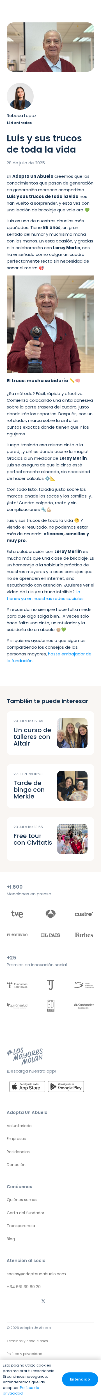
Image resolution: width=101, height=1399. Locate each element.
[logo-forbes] (84, 935)
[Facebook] (57, 1302)
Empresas (16, 1138)
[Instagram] (14, 1302)
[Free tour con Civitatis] (72, 839)
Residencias (18, 1152)
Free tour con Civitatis (32, 839)
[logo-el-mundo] (17, 935)
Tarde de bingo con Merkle (29, 790)
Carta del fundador (25, 1213)
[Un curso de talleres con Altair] (72, 733)
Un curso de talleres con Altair (32, 737)
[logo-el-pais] (50, 935)
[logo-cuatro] (84, 914)
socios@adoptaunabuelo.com (36, 1274)
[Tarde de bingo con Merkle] (72, 786)
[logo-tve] (17, 914)
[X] (43, 1302)
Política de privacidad (21, 1390)
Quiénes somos (22, 1199)
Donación (16, 1164)
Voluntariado (19, 1126)
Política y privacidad (24, 1353)
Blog (11, 1239)
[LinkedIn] (72, 1302)
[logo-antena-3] (50, 914)
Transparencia (21, 1225)
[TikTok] (28, 1302)
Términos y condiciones (27, 1341)
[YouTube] (87, 1302)
